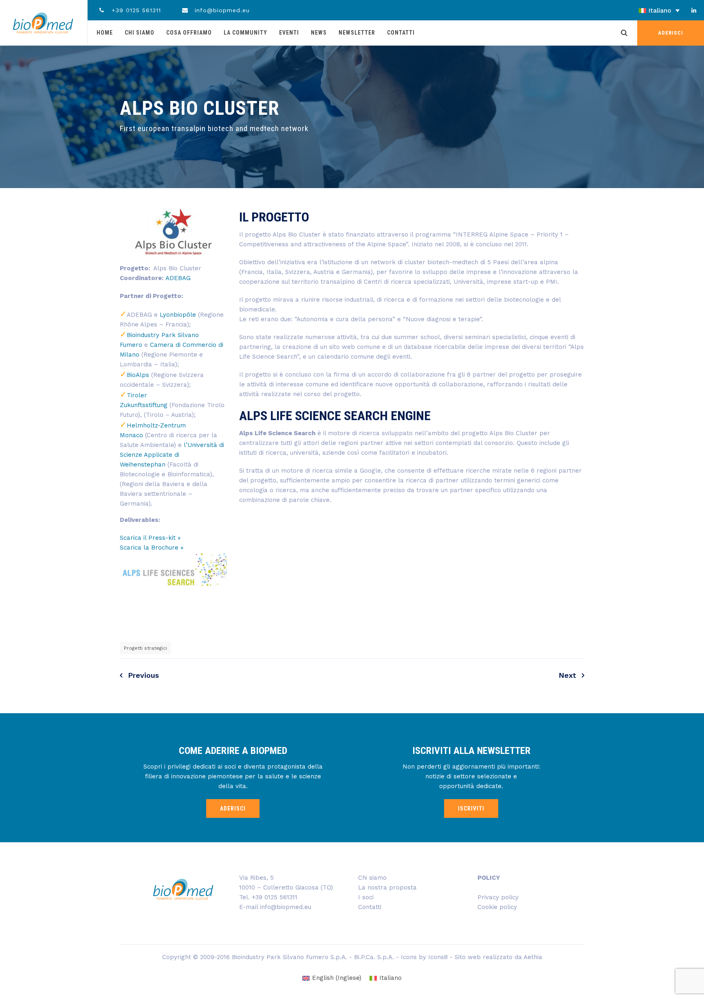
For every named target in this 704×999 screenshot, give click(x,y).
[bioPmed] (43, 23)
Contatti (401, 32)
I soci (366, 897)
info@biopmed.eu (221, 10)
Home (105, 32)
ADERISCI (670, 33)
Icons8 (438, 957)
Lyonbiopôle (178, 314)
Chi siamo (139, 32)
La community (245, 32)
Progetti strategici (145, 648)
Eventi (289, 32)
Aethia (533, 957)
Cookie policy (497, 907)
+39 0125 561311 (135, 10)
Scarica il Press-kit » (150, 537)
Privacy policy (498, 897)
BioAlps (138, 375)
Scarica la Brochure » (151, 547)
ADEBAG (178, 278)
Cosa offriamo (189, 32)
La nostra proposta (387, 887)
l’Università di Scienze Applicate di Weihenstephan (172, 454)
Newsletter (357, 32)
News (319, 32)
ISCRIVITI (471, 808)
